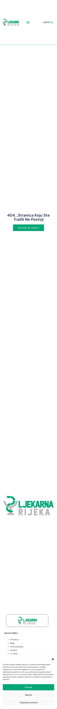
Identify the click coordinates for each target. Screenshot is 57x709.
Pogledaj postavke (29, 702)
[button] (52, 659)
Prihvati (28, 687)
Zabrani (28, 695)
